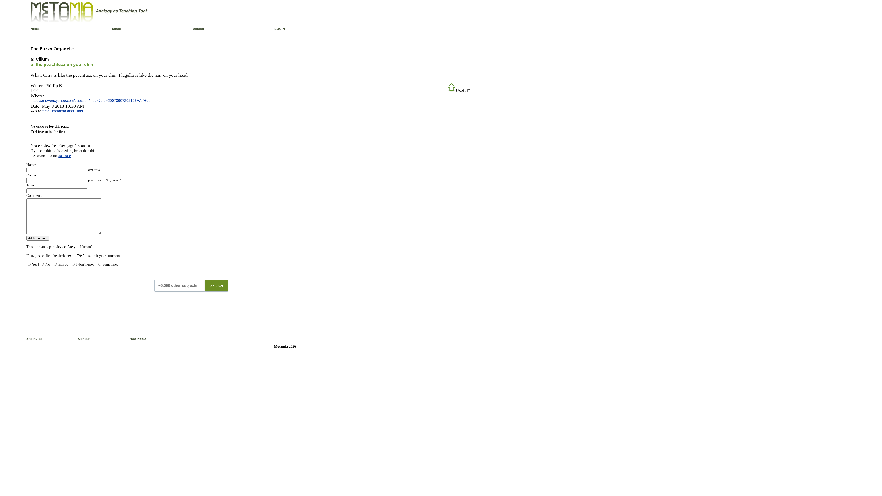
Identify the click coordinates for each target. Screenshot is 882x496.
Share (116, 29)
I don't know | (86, 264)
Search (198, 29)
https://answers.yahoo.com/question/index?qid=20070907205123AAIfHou (90, 101)
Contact (84, 339)
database (64, 156)
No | (48, 264)
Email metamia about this (62, 111)
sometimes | (111, 264)
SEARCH (216, 285)
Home (35, 29)
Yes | (35, 264)
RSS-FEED (138, 339)
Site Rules (34, 339)
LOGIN (279, 29)
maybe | (64, 264)
